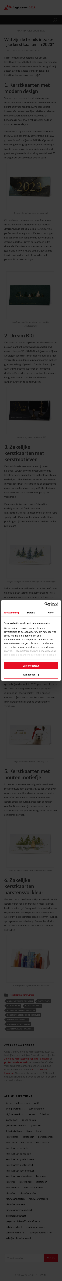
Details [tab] (31, 612)
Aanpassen (29, 674)
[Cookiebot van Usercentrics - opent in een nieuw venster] (44, 604)
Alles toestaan (31, 665)
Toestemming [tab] (11, 612)
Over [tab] (51, 612)
